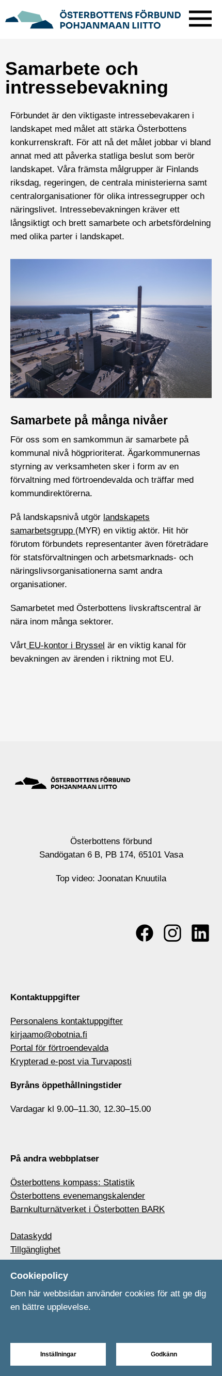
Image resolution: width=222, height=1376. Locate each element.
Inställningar (58, 1354)
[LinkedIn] (200, 933)
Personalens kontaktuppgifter (66, 1021)
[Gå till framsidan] (93, 18)
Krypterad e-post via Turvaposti (71, 1061)
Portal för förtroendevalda (59, 1048)
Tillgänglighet (35, 1250)
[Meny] (200, 16)
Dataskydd (31, 1236)
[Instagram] (172, 933)
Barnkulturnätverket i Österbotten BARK (87, 1209)
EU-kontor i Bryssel (65, 645)
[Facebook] (144, 933)
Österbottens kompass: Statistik (72, 1182)
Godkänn (164, 1354)
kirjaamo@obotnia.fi (48, 1034)
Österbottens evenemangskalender (77, 1196)
